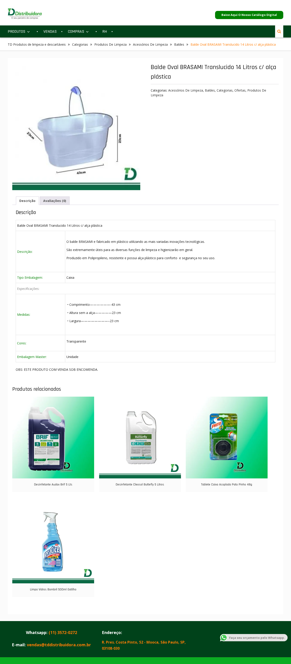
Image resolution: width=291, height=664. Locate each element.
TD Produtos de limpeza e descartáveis (37, 44)
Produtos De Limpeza (110, 44)
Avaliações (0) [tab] (54, 201)
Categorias (80, 44)
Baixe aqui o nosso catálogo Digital (249, 15)
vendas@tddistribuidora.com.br (59, 644)
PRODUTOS (16, 31)
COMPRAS (76, 31)
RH (104, 31)
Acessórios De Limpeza (150, 44)
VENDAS (50, 31)
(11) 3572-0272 (63, 632)
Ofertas (240, 90)
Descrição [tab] (27, 201)
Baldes (179, 44)
